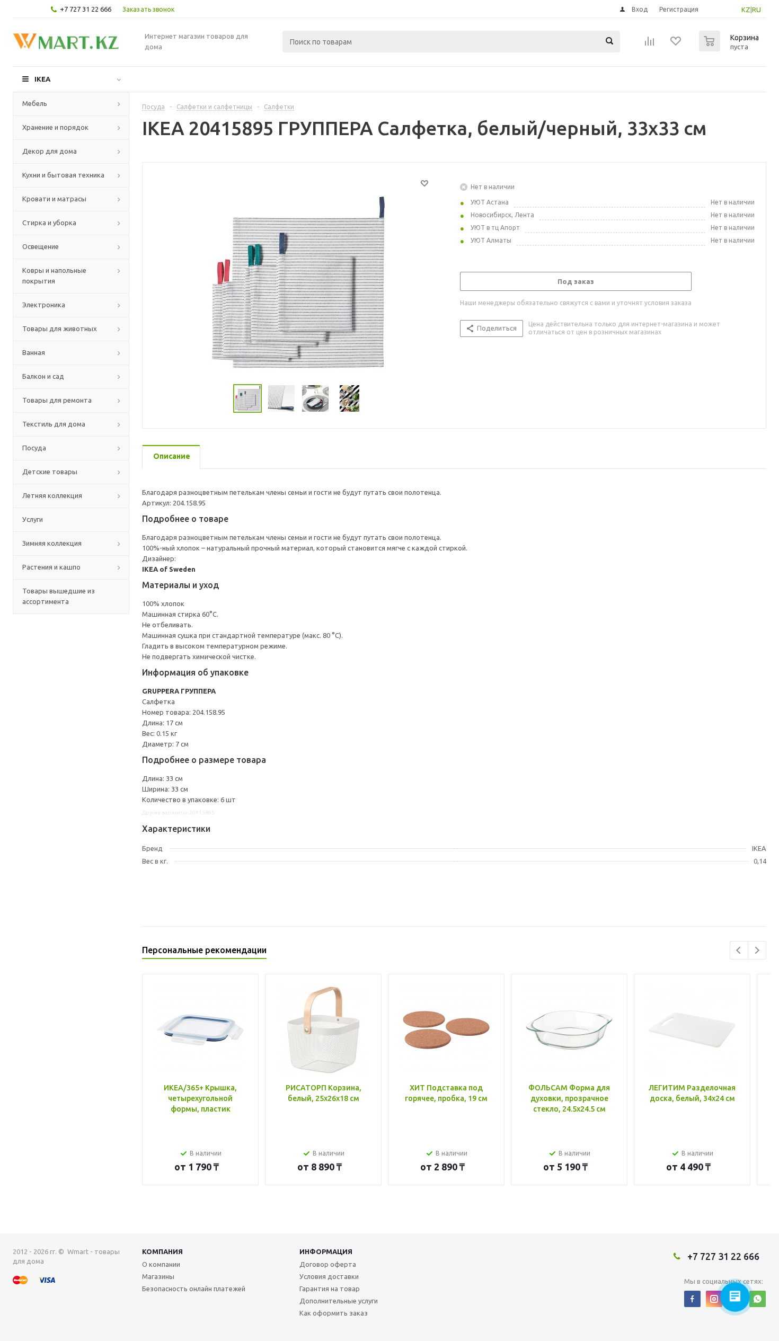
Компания (162, 1251)
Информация (325, 1251)
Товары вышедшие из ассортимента (58, 596)
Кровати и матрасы (54, 198)
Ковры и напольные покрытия (54, 276)
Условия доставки (329, 1276)
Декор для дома (49, 151)
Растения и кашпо (51, 567)
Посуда (34, 447)
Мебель (34, 103)
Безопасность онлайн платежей (193, 1288)
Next (757, 950)
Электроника (43, 304)
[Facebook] (692, 1299)
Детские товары (49, 471)
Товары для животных (59, 328)
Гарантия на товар (329, 1288)
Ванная (33, 352)
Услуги (32, 519)
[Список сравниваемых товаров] (650, 44)
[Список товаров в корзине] (730, 48)
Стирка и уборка (49, 222)
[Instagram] (714, 1299)
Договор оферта (327, 1264)
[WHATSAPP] (757, 1299)
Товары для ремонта (57, 400)
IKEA (42, 79)
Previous (739, 950)
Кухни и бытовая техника (63, 175)
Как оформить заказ (333, 1313)
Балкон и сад (43, 376)
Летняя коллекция (52, 495)
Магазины (158, 1276)
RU (756, 9)
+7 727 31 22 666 (85, 9)
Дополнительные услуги (338, 1300)
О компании (161, 1264)
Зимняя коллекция (52, 543)
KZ (745, 9)
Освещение (40, 246)
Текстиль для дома (53, 424)
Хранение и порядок (55, 127)
